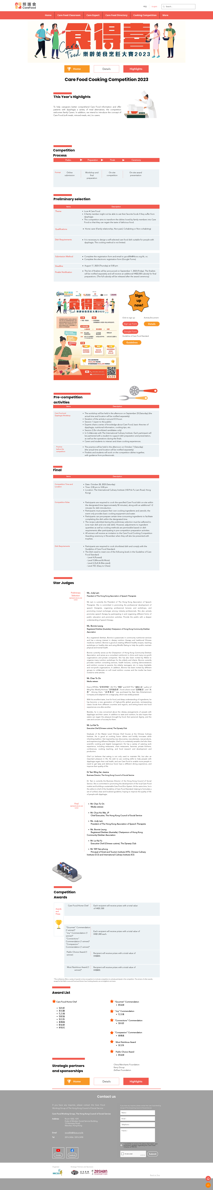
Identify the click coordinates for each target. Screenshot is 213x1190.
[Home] (208, 1178)
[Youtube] (58, 1150)
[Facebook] (72, 1150)
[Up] (208, 1185)
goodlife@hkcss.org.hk (134, 256)
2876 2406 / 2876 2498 (74, 1137)
